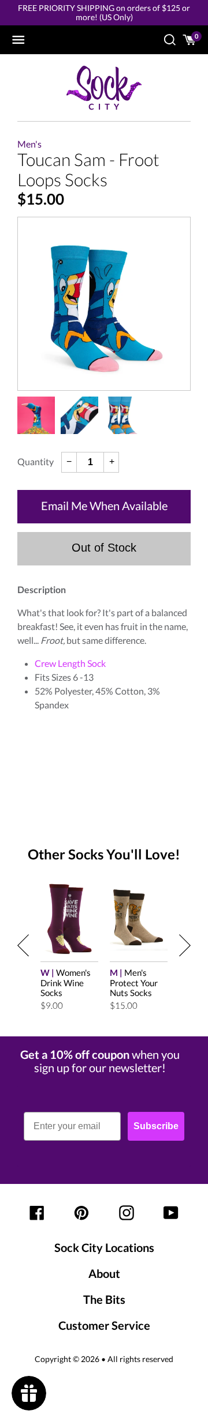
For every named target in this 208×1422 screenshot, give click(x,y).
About (104, 1273)
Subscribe (156, 1126)
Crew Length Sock (70, 663)
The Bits (104, 1299)
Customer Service (104, 1325)
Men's (29, 144)
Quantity (35, 462)
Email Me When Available (104, 505)
